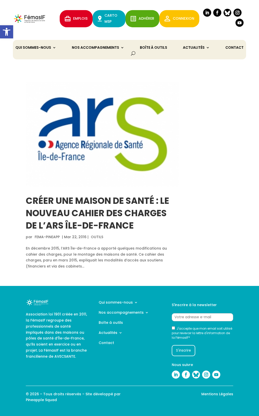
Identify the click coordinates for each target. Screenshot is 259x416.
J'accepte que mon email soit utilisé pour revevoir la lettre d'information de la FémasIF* (202, 333)
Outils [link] (97, 236)
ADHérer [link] (146, 18)
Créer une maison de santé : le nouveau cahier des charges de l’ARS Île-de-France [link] (97, 213)
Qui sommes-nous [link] (33, 48)
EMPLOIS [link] (80, 18)
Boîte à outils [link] (153, 48)
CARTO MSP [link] (110, 18)
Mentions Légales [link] (217, 394)
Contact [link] (234, 48)
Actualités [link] (194, 48)
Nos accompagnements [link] (95, 48)
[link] (6, 31)
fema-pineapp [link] (47, 236)
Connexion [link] (183, 18)
